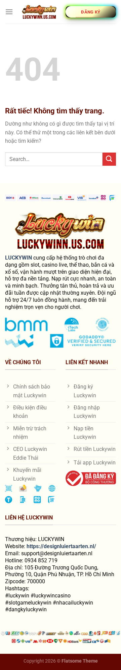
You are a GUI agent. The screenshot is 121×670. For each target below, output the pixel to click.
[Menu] (9, 11)
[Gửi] (109, 159)
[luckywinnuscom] (39, 12)
